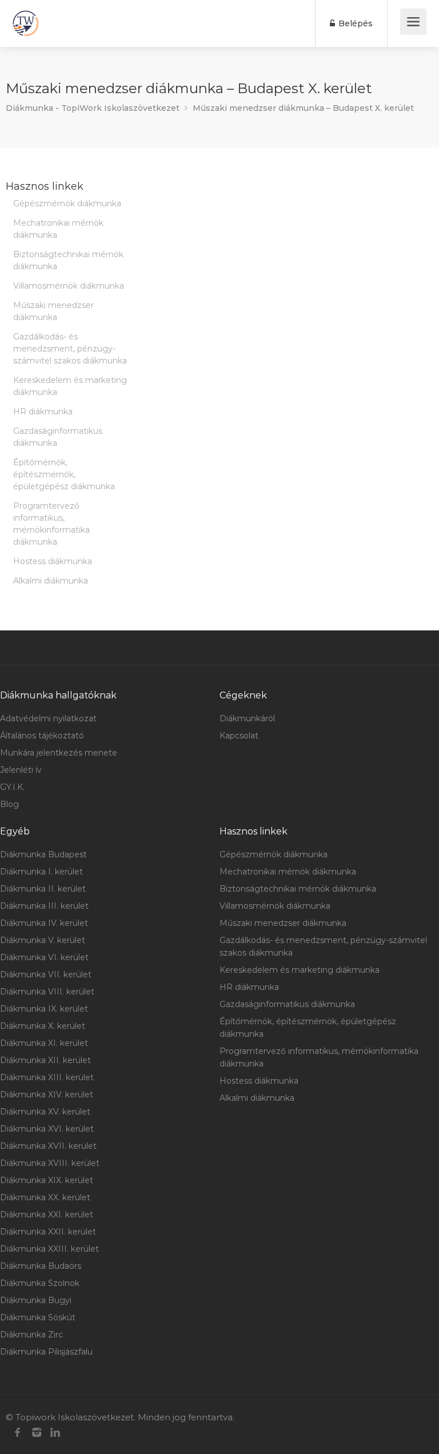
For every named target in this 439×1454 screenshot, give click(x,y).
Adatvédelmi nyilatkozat (48, 718)
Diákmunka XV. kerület (45, 1112)
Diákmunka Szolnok (39, 1283)
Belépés (354, 23)
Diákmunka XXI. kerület (46, 1214)
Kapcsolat (239, 735)
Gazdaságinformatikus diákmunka (57, 437)
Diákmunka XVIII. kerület (49, 1163)
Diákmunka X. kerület (42, 1026)
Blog (9, 804)
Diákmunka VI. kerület (44, 957)
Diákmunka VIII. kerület (47, 991)
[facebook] (17, 1432)
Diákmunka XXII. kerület (48, 1232)
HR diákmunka (43, 411)
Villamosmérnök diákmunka (68, 286)
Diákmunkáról (247, 718)
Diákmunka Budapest (43, 854)
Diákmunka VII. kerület (45, 974)
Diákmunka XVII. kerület (48, 1146)
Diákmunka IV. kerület (44, 923)
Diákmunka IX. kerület (44, 1009)
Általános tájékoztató (42, 735)
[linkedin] (55, 1432)
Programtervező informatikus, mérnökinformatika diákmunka (51, 524)
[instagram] (36, 1432)
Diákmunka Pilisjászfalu (46, 1352)
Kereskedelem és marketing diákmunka (70, 386)
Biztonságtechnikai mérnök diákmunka (68, 260)
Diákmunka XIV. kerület (46, 1094)
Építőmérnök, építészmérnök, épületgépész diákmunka (64, 474)
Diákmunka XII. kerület (45, 1060)
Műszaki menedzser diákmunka (53, 311)
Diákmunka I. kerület (41, 871)
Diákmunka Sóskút (37, 1317)
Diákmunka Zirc (31, 1334)
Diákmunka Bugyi (35, 1300)
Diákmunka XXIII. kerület (49, 1249)
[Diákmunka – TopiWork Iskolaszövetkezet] (25, 23)
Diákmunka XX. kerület (45, 1197)
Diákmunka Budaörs (40, 1266)
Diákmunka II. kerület (43, 889)
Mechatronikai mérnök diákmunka (58, 229)
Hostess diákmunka (52, 561)
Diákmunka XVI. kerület (47, 1129)
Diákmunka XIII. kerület (47, 1077)
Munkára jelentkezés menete (58, 753)
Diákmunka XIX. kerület (46, 1180)
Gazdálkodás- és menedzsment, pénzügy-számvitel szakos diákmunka (70, 348)
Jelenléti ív (21, 770)
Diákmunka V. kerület (42, 940)
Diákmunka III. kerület (44, 906)
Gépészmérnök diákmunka (67, 203)
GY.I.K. (12, 787)
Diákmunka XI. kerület (44, 1043)
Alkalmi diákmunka (50, 581)
